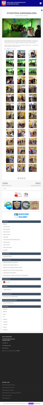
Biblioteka (5, 224)
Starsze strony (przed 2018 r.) (8, 302)
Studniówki (5, 324)
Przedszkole (5, 321)
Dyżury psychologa (6, 229)
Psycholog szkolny (6, 226)
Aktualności (21, 15)
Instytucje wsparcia (6, 231)
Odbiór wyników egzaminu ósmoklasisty (10, 262)
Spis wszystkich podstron (7, 256)
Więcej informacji (37, 403)
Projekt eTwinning (6, 242)
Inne (4, 316)
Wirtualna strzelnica (6, 234)
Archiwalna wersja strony (7, 395)
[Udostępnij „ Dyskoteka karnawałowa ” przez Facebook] (18, 178)
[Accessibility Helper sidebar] (41, 10)
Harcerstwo (5, 249)
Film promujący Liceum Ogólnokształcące (10, 296)
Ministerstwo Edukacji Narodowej (8, 384)
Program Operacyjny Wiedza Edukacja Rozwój (11, 239)
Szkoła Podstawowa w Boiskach (8, 390)
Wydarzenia (26, 15)
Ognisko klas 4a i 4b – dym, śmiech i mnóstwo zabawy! (13, 270)
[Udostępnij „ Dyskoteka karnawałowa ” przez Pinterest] (23, 178)
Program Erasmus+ (6, 244)
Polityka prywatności (6, 398)
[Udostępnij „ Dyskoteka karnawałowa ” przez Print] (25, 178)
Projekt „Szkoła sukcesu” (7, 247)
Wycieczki (5, 327)
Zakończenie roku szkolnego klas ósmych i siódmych (12, 267)
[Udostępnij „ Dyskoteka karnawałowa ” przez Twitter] (20, 178)
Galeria (4, 314)
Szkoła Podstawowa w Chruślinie (8, 387)
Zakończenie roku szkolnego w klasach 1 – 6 (11, 264)
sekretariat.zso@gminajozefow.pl (10, 350)
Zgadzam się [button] (31, 403)
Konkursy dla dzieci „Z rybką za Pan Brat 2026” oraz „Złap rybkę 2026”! (15, 275)
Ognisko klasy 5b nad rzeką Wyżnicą (9, 272)
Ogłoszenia (5, 319)
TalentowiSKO (5, 237)
